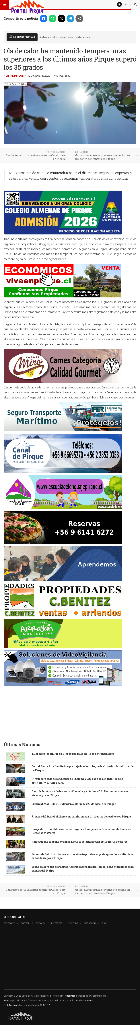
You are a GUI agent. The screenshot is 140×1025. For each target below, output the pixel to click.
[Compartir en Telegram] (70, 18)
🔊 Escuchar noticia (22, 37)
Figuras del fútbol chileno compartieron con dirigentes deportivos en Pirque (81, 816)
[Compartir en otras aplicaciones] (79, 18)
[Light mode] (119, 4)
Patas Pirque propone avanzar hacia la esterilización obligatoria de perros (79, 841)
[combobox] (135, 4)
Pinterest (56, 923)
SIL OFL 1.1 (45, 1005)
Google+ (40, 923)
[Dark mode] (125, 4)
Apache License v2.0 (85, 1000)
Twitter (25, 923)
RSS (104, 923)
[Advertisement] (70, 711)
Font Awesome (11, 1005)
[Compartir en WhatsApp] (52, 18)
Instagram (90, 923)
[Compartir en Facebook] (43, 18)
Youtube (73, 923)
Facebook (9, 923)
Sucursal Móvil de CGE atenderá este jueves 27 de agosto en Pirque (74, 804)
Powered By (20, 1016)
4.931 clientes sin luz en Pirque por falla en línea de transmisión (73, 753)
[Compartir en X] (61, 18)
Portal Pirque (14, 75)
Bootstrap (8, 1000)
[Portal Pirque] (27, 4)
